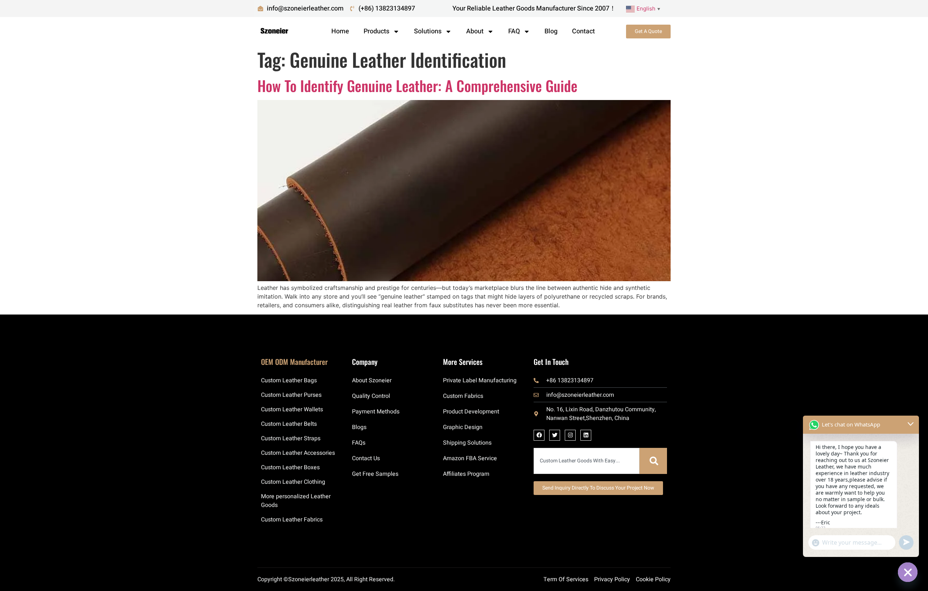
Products (376, 31)
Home (340, 31)
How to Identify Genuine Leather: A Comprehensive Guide (417, 85)
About (475, 31)
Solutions (428, 31)
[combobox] (586, 461)
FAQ (514, 31)
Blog (551, 31)
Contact (583, 31)
